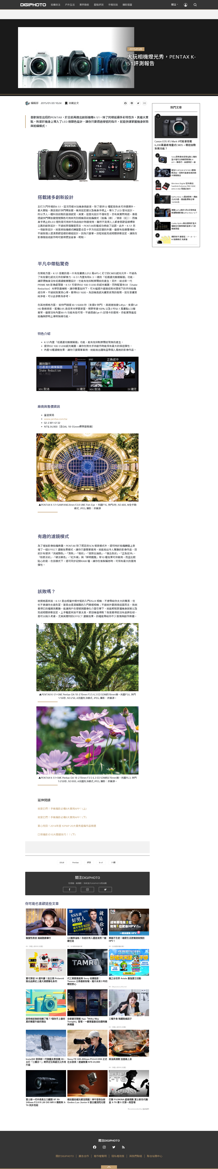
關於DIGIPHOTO (65, 1156)
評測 (89, 862)
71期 (113, 862)
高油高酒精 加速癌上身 (120, 1059)
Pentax (75, 862)
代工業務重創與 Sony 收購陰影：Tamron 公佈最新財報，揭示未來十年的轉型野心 (87, 981)
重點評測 (98, 4)
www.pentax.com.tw (55, 419)
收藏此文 (74, 103)
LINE (131, 103)
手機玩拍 (113, 4)
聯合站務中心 (154, 1156)
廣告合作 (84, 1156)
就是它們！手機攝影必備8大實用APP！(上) (62, 808)
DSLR (62, 862)
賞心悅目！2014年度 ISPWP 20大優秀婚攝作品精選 (67, 825)
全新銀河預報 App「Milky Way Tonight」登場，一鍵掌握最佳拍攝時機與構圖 (87, 1021)
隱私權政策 (118, 1156)
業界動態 (84, 4)
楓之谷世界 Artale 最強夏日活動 (125, 978)
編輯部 (34, 103)
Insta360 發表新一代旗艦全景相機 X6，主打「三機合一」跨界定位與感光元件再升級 (46, 1062)
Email (144, 103)
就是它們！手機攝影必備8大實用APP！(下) (62, 817)
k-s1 (101, 862)
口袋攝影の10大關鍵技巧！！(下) (56, 834)
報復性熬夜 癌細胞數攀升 (38, 938)
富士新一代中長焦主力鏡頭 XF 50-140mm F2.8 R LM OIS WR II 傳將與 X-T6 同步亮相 (46, 1102)
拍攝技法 (55, 4)
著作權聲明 (100, 1156)
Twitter (138, 103)
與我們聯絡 (135, 1156)
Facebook (125, 103)
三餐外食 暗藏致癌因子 (120, 1018)
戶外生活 (70, 4)
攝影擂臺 (127, 4)
